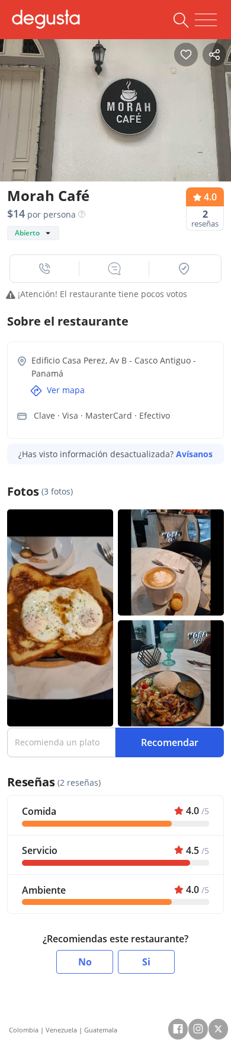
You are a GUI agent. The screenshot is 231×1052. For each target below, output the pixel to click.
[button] (44, 268)
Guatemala (100, 1029)
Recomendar (169, 742)
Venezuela (61, 1029)
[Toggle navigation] (206, 20)
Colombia (23, 1029)
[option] (115, 114)
